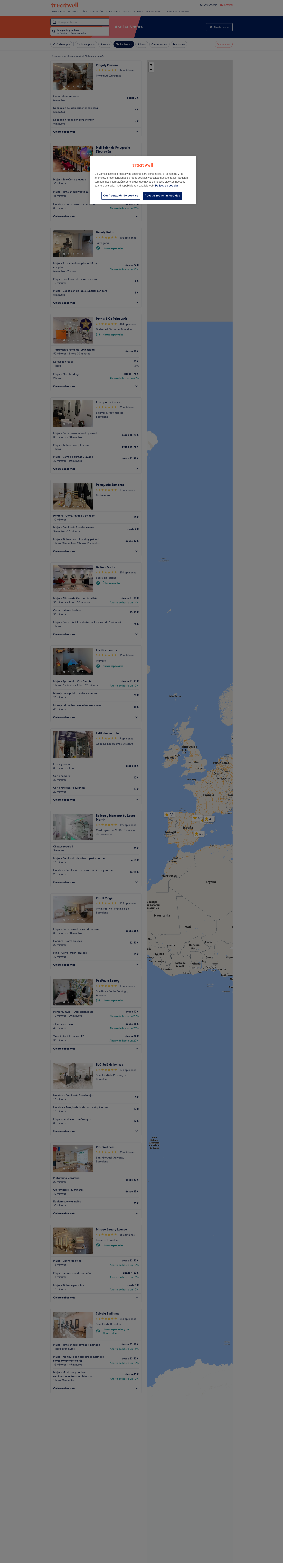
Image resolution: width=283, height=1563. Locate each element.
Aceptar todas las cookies (162, 195)
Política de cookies (167, 185)
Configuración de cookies (120, 195)
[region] (143, 180)
